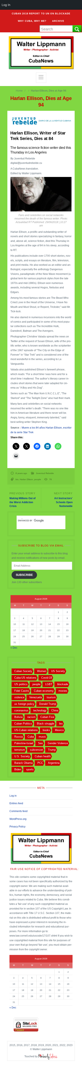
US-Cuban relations (26, 730)
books (46, 730)
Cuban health (43, 756)
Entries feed (16, 803)
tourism (51, 697)
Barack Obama (23, 762)
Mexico (59, 730)
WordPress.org (17, 819)
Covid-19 (46, 677)
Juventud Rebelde (45, 473)
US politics (21, 684)
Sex (40, 743)
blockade (62, 684)
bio (17, 479)
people (37, 479)
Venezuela (35, 697)
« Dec (14, 647)
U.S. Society (22, 756)
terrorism (19, 749)
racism (31, 717)
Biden (17, 769)
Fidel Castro (21, 690)
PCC (40, 762)
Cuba (31, 736)
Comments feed (18, 811)
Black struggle (45, 723)
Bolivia (18, 717)
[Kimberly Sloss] (48, 1056)
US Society (58, 671)
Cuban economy (44, 690)
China (54, 710)
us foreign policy (24, 703)
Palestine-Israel (23, 743)
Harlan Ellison (26, 479)
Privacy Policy (17, 826)
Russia (18, 736)
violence (19, 697)
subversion (36, 749)
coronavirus (21, 710)
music (42, 736)
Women (41, 671)
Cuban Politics (23, 723)
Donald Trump (47, 703)
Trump (52, 749)
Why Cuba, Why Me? (32, 21)
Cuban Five (47, 717)
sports (30, 769)
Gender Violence (58, 743)
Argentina (54, 762)
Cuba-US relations (25, 677)
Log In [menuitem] (6, 5)
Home (19, 90)
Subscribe (24, 575)
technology (39, 710)
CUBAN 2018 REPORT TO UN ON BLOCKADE (41, 13)
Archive (58, 21)
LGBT (48, 684)
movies (62, 690)
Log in (13, 795)
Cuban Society (23, 671)
